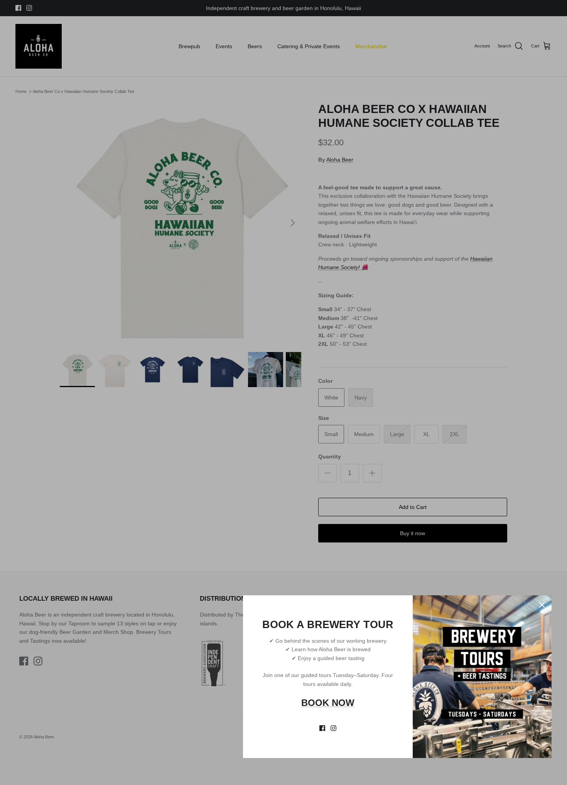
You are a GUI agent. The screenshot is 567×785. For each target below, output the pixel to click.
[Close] (541, 604)
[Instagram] (333, 728)
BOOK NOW (327, 702)
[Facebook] (322, 728)
